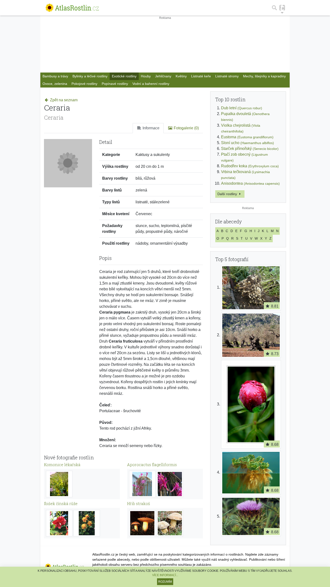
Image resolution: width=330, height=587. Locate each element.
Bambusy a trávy (55, 76)
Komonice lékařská (62, 464)
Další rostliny (227, 194)
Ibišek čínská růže (61, 503)
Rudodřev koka (250, 166)
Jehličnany (163, 76)
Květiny (181, 76)
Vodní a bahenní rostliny (150, 84)
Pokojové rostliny (84, 84)
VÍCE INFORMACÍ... (165, 575)
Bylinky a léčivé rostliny (90, 76)
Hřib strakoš (138, 503)
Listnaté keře (201, 76)
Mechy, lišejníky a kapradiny (264, 76)
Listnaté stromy (227, 76)
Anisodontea (250, 183)
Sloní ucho (247, 143)
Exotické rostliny (124, 76)
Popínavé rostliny (115, 84)
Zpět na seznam (63, 100)
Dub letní (241, 108)
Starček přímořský (250, 149)
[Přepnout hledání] (274, 8)
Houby (146, 76)
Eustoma (247, 137)
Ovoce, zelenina (55, 84)
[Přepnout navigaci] (282, 8)
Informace (150, 128)
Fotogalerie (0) (186, 128)
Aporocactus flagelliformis (152, 464)
